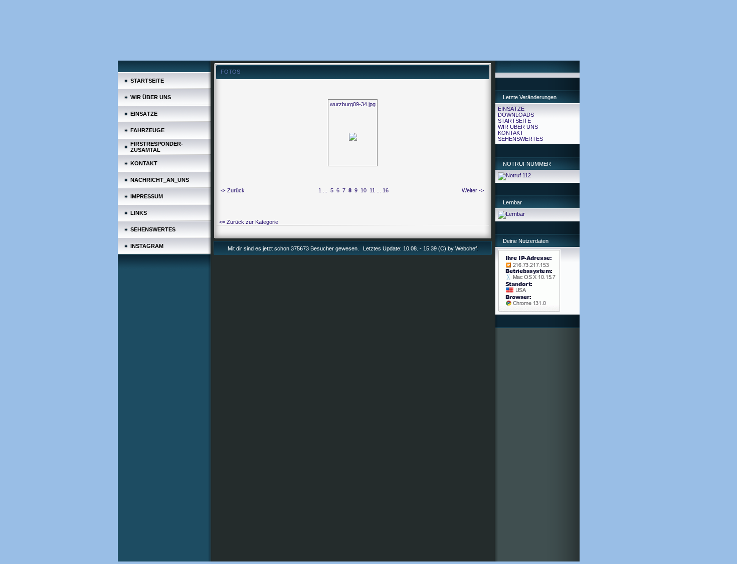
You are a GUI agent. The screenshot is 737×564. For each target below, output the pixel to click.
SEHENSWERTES (520, 139)
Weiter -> (473, 190)
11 (372, 190)
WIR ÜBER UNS (518, 127)
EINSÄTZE (511, 109)
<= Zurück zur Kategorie (248, 222)
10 (363, 190)
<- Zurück (233, 190)
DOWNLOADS (516, 115)
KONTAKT (510, 133)
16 (386, 190)
